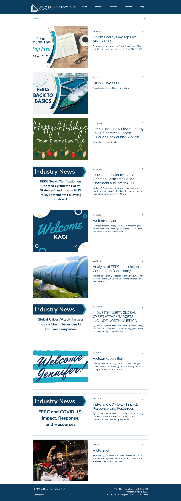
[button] (145, 19)
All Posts (36, 19)
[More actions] (143, 31)
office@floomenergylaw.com (120, 494)
